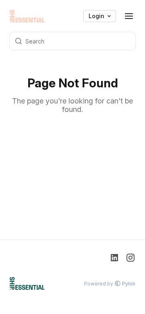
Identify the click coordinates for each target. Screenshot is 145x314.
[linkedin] (114, 258)
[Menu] (128, 16)
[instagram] (130, 258)
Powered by (109, 284)
